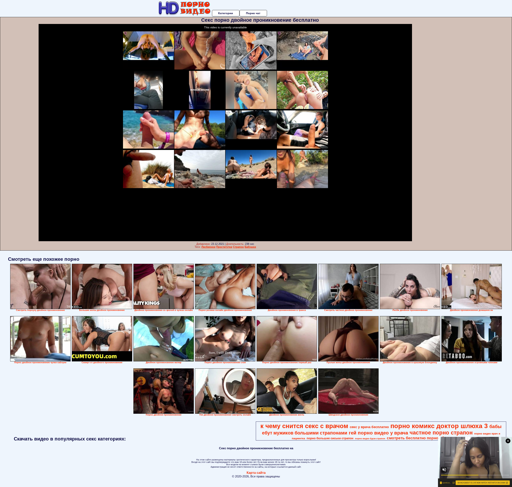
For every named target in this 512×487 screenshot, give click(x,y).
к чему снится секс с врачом (304, 426)
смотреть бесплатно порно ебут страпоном (428, 438)
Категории (225, 13)
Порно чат (253, 13)
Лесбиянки (208, 246)
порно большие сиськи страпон (330, 438)
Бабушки (250, 246)
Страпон (238, 246)
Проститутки (224, 246)
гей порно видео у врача (378, 432)
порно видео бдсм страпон (370, 438)
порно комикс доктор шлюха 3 (439, 425)
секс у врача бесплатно (369, 427)
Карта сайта (256, 472)
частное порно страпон (441, 433)
